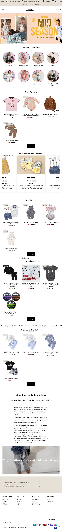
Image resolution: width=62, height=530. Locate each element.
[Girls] (23, 76)
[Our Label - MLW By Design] (53, 76)
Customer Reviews (37, 505)
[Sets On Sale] (53, 57)
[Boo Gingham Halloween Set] (11, 368)
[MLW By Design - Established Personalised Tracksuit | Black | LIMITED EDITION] (11, 273)
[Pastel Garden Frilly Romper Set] (51, 212)
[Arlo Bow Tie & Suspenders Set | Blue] (11, 212)
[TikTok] (10, 523)
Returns (4, 503)
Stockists (34, 501)
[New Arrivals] (8, 57)
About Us (19, 501)
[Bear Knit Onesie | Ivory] (11, 238)
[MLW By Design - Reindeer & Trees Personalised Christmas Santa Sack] (31, 273)
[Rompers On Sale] (38, 57)
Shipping (4, 501)
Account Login (21, 499)
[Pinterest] (36, 486)
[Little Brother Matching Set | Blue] (31, 342)
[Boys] (8, 76)
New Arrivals (31, 92)
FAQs (48, 499)
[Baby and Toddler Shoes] (38, 76)
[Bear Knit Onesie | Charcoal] (31, 212)
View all (31, 146)
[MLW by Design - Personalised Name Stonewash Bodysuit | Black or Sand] (51, 273)
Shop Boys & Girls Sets (31, 330)
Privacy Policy (50, 501)
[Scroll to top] (58, 526)
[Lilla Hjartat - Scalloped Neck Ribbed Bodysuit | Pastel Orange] (31, 104)
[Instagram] (39, 486)
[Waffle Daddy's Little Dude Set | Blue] (51, 342)
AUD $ (53, 519)
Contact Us (20, 503)
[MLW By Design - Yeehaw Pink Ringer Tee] (11, 104)
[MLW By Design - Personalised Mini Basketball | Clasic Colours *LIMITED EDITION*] (11, 301)
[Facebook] (2, 523)
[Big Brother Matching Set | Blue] (11, 342)
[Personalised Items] (23, 57)
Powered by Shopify (22, 527)
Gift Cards (5, 499)
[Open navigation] (13, 9)
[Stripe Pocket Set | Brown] (11, 130)
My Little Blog (35, 499)
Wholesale (19, 505)
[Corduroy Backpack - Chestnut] (51, 104)
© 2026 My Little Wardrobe (9, 527)
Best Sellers (31, 200)
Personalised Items (31, 261)
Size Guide (5, 505)
